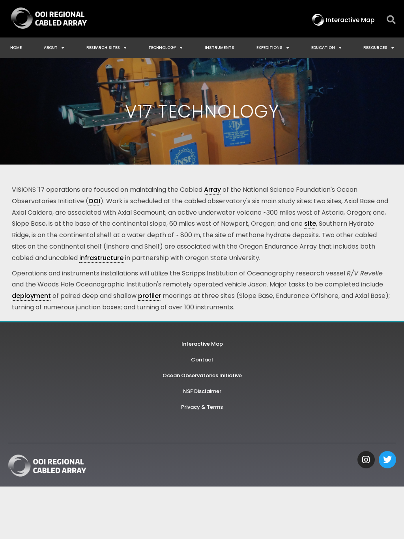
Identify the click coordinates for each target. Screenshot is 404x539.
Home (16, 48)
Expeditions (269, 48)
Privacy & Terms (202, 407)
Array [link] (212, 189)
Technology (162, 48)
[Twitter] (387, 459)
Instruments (219, 48)
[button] (391, 20)
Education (323, 48)
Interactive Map (202, 344)
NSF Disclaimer (202, 391)
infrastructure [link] (101, 257)
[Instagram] (366, 459)
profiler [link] (149, 295)
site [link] (310, 223)
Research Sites (103, 48)
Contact (202, 359)
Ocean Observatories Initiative (202, 375)
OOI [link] (94, 201)
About (51, 48)
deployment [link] (31, 295)
